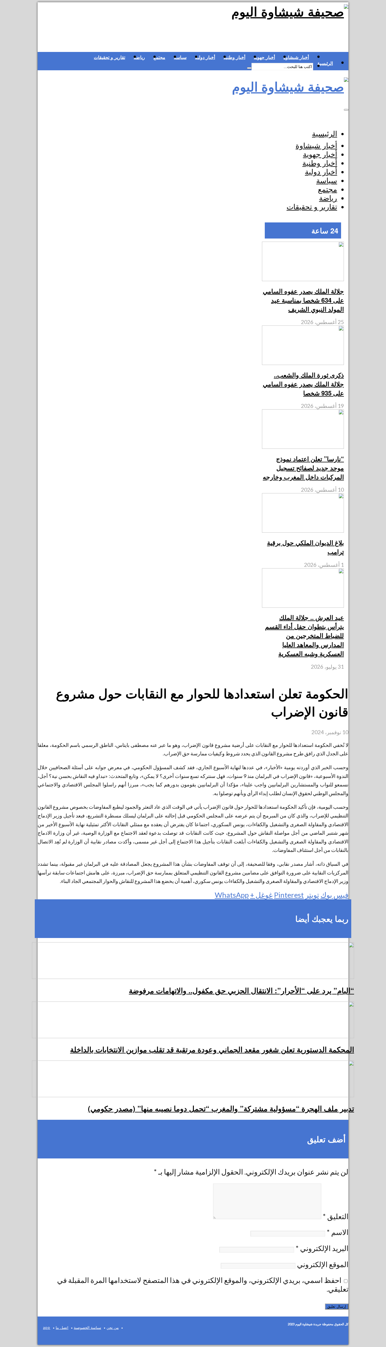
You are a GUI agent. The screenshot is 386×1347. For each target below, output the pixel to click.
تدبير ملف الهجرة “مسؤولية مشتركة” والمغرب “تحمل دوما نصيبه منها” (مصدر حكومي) (221, 1108)
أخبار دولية (205, 57)
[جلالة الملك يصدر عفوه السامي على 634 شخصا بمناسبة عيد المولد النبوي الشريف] (303, 279)
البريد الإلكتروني (322, 1248)
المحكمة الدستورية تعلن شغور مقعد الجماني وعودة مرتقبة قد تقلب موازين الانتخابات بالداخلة (212, 1049)
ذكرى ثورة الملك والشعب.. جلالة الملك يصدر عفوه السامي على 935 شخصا (303, 383)
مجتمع (159, 57)
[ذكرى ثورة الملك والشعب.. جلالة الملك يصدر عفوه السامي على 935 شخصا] (303, 362)
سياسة (180, 57)
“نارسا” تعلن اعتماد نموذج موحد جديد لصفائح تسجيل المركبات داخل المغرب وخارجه (303, 467)
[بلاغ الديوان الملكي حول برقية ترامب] (303, 530)
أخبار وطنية (234, 57)
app (46, 1327)
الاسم (337, 1232)
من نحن (113, 1327)
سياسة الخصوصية (87, 1327)
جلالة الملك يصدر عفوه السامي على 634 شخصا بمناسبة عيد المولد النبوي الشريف (303, 300)
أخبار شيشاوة (296, 57)
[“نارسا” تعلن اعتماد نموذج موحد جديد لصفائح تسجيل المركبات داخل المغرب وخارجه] (303, 446)
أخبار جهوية (264, 57)
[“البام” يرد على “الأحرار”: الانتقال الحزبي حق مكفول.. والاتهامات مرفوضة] (193, 976)
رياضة (139, 57)
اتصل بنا (62, 1327)
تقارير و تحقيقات (109, 57)
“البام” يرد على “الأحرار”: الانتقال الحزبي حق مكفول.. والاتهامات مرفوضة (241, 990)
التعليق (335, 1216)
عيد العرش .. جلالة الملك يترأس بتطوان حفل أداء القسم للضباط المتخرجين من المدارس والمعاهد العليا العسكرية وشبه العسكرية (304, 635)
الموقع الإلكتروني (322, 1264)
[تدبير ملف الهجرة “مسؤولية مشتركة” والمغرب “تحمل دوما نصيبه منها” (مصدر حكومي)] (193, 1094)
